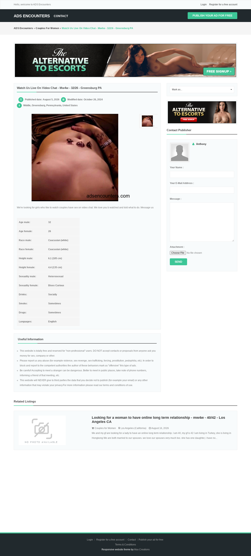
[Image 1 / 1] (75, 157)
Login (204, 4)
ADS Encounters (32, 16)
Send (178, 261)
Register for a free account (223, 4)
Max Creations (142, 549)
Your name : (177, 167)
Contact (61, 16)
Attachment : (177, 247)
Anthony (201, 144)
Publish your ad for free (212, 15)
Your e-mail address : (182, 183)
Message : (175, 199)
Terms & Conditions (125, 544)
